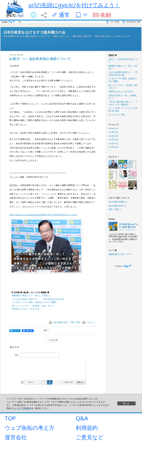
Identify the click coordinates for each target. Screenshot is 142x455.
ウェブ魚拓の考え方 (29, 427)
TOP (10, 418)
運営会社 (16, 437)
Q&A (82, 418)
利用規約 (87, 427)
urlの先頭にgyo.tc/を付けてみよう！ (74, 5)
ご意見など (89, 437)
